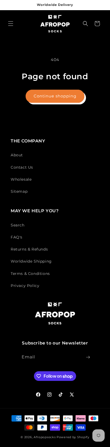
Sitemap (19, 191)
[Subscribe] (88, 357)
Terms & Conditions (30, 273)
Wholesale (21, 179)
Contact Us (22, 167)
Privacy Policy (25, 285)
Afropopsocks (45, 437)
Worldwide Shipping (31, 261)
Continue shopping (55, 96)
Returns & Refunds (29, 249)
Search (18, 225)
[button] (11, 23)
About (17, 155)
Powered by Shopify (73, 437)
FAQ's (16, 237)
